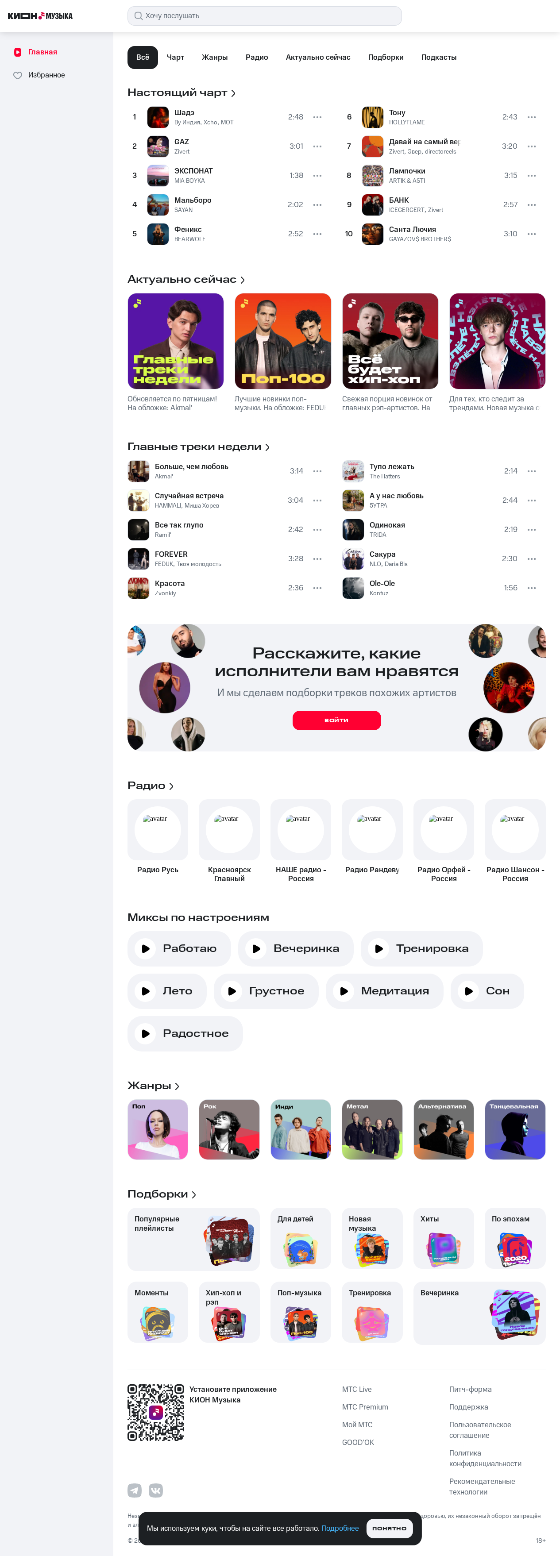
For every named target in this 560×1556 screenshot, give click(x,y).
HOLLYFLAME (407, 122)
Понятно (389, 1529)
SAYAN (183, 210)
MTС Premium (365, 1407)
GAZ (181, 142)
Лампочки (407, 171)
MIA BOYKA (189, 181)
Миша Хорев (202, 505)
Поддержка (468, 1407)
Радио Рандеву (372, 870)
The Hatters (385, 476)
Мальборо (193, 200)
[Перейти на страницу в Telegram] (134, 1490)
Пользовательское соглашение (480, 1430)
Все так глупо (179, 525)
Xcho (210, 122)
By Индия (187, 122)
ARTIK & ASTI (407, 181)
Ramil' (163, 535)
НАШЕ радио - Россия (301, 874)
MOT (227, 122)
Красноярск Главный (229, 874)
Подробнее (340, 1528)
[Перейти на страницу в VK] (156, 1490)
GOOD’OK (358, 1442)
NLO (375, 564)
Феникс (188, 229)
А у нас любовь (397, 496)
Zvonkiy (165, 593)
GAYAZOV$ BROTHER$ (420, 239)
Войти (336, 720)
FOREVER (171, 554)
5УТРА (378, 505)
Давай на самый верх (425, 142)
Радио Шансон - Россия (516, 874)
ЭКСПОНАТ (193, 171)
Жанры (215, 57)
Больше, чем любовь (191, 467)
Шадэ (184, 113)
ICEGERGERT (407, 210)
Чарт (175, 57)
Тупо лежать (392, 467)
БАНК (399, 200)
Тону (397, 113)
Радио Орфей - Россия (444, 874)
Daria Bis (396, 564)
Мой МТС (357, 1425)
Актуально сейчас (318, 57)
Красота (170, 583)
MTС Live (357, 1389)
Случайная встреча (189, 496)
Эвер (414, 151)
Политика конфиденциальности (485, 1458)
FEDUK (164, 564)
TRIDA (378, 535)
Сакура (383, 554)
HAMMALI (168, 505)
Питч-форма (470, 1389)
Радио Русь (157, 870)
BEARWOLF (189, 239)
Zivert (181, 151)
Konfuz (379, 593)
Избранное (46, 75)
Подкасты (439, 57)
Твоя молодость (199, 564)
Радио (257, 57)
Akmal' (164, 476)
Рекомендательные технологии (482, 1487)
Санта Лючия (412, 229)
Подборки (386, 57)
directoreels (440, 151)
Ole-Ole (382, 583)
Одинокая (387, 525)
